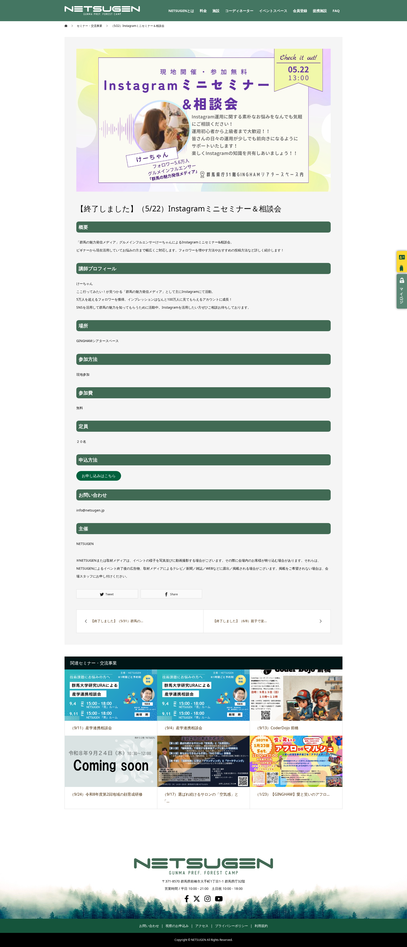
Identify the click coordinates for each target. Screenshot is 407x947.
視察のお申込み (177, 925)
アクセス (201, 925)
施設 (216, 10)
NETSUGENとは (181, 10)
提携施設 (320, 10)
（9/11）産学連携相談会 (91, 727)
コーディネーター (239, 10)
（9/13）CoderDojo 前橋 (276, 727)
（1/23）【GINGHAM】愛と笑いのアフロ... (292, 794)
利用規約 (261, 925)
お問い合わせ (149, 925)
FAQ (336, 10)
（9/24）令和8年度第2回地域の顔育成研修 (106, 794)
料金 (203, 10)
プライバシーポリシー (231, 925)
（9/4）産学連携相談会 (182, 727)
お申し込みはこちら (99, 475)
